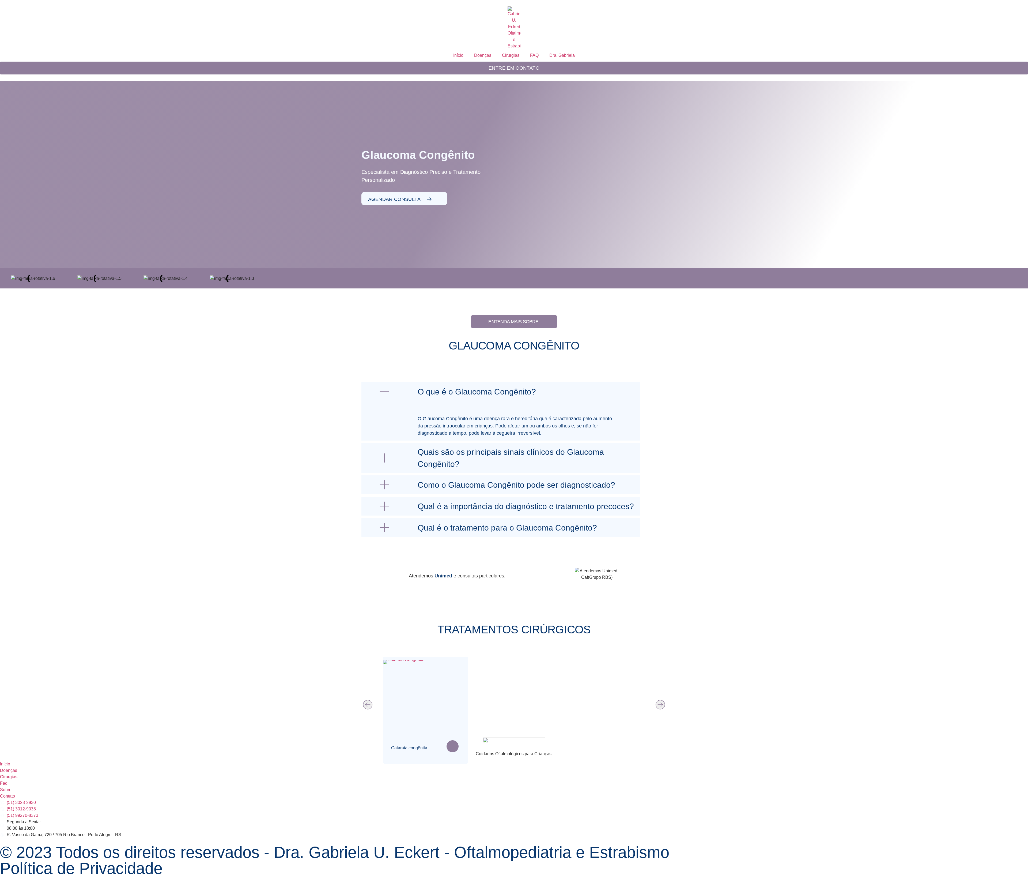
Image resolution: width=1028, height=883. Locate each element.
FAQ (534, 55)
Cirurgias (510, 55)
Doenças (482, 55)
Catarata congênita (409, 748)
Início (458, 55)
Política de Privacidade (81, 868)
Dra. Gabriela (562, 55)
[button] (368, 705)
